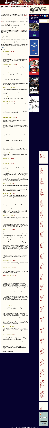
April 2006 (41, 389)
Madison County (20, 30)
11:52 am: (14, 305)
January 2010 (41, 348)
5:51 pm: (16, 117)
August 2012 (41, 320)
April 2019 (41, 247)
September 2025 (42, 176)
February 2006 (42, 391)
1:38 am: (12, 163)
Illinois (41, 153)
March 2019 (41, 248)
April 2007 (41, 378)
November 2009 (42, 350)
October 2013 (41, 307)
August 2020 (41, 232)
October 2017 (41, 263)
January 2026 (41, 173)
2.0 (41, 415)
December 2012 (42, 316)
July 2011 (41, 332)
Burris (40, 159)
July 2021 (41, 222)
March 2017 (41, 270)
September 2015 (42, 286)
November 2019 (42, 240)
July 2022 (41, 211)
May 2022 (41, 213)
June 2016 (41, 278)
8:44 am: (13, 203)
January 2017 (41, 271)
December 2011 (42, 327)
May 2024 (41, 191)
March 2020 (41, 237)
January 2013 (41, 315)
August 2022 (41, 210)
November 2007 (42, 372)
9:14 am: (14, 260)
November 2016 (42, 273)
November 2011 (42, 328)
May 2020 (41, 235)
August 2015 (41, 287)
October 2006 (41, 384)
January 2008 (41, 370)
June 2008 (41, 366)
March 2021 (41, 226)
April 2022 (41, 214)
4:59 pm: (16, 64)
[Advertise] (34, 15)
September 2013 (42, 308)
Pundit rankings (42, 155)
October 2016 (41, 274)
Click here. (25, 15)
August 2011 (41, 331)
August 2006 (41, 386)
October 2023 (41, 197)
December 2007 (42, 371)
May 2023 (41, 202)
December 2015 (42, 283)
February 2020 (42, 238)
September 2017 (42, 264)
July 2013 (41, 310)
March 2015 (41, 292)
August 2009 (41, 353)
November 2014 (42, 295)
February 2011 (42, 336)
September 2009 (42, 352)
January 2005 (41, 397)
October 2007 (41, 373)
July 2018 (41, 255)
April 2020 (41, 236)
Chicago (2, 21)
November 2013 (42, 306)
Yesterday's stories (33, 12)
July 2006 (41, 387)
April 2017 (41, 269)
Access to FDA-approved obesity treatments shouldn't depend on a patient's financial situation (38, 8)
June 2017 (41, 267)
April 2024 (41, 192)
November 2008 (42, 361)
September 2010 (42, 341)
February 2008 (42, 369)
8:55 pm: (12, 158)
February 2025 (42, 183)
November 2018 (42, 251)
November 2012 (42, 317)
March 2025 (41, 182)
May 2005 (41, 409)
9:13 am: (15, 253)
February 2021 (42, 227)
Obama (41, 156)
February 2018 (42, 260)
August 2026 (41, 166)
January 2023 (41, 206)
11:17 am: (17, 281)
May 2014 (41, 301)
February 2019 (42, 249)
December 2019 (42, 239)
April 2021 (41, 225)
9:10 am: (15, 222)
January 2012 (41, 326)
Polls (40, 162)
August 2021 (41, 221)
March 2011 (41, 335)
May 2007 (41, 377)
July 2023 (41, 200)
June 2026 (41, 168)
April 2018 (41, 258)
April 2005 (41, 394)
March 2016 (41, 281)
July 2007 (41, 376)
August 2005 (41, 406)
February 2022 (42, 216)
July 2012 (41, 321)
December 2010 (42, 338)
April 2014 (41, 302)
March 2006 (41, 390)
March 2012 (41, 324)
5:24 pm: (14, 110)
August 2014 (41, 298)
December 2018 (42, 250)
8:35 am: (14, 193)
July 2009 (41, 354)
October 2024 (41, 186)
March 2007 (41, 379)
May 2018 (41, 257)
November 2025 (42, 175)
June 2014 (41, 300)
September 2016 (42, 275)
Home (40, 152)
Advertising (41, 160)
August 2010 (41, 342)
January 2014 (41, 304)
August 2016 (41, 276)
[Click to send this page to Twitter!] (3, 47)
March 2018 (41, 259)
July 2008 (41, 365)
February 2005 (42, 396)
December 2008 (42, 360)
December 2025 (42, 174)
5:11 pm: (16, 87)
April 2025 (41, 181)
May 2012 (41, 323)
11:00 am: (15, 267)
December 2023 (42, 196)
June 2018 (41, 256)
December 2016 (42, 272)
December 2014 (42, 294)
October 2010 (41, 340)
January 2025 (41, 184)
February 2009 (42, 358)
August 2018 (41, 254)
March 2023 (41, 204)
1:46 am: (12, 171)
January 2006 (41, 392)
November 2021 (42, 218)
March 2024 (41, 193)
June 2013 (41, 311)
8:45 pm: (13, 152)
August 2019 (41, 243)
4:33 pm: (14, 334)
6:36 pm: (13, 133)
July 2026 (41, 167)
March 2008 (41, 368)
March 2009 (41, 357)
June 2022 (41, 212)
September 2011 (42, 330)
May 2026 (41, 169)
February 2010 (42, 347)
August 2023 (41, 199)
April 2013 (41, 313)
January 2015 (41, 293)
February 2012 (42, 325)
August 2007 (41, 375)
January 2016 (41, 282)
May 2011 (41, 334)
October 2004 (41, 399)
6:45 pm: (14, 138)
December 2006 (42, 382)
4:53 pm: (12, 51)
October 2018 (41, 252)
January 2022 (41, 217)
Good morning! (32, 6)
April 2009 (41, 356)
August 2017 (41, 265)
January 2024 (41, 195)
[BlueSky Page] (45, 16)
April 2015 (41, 291)
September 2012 (42, 319)
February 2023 (42, 205)
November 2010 (42, 339)
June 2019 (41, 245)
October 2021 (41, 219)
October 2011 (41, 329)
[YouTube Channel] (41, 16)
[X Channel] (43, 16)
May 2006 (41, 388)
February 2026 (42, 172)
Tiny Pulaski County (4, 27)
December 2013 (42, 305)
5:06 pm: (13, 77)
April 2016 (41, 280)
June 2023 (41, 201)
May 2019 (41, 246)
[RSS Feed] (47, 16)
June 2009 (41, 355)
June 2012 (41, 322)
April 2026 (41, 170)
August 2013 (41, 309)
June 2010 (41, 344)
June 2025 (41, 179)
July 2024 (41, 189)
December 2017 (42, 261)
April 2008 (41, 367)
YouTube (41, 154)
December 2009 (42, 349)
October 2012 (41, 318)
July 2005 (41, 407)
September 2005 (42, 405)
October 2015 (41, 285)
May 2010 (41, 345)
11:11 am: (14, 275)
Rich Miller (4, 275)
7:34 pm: (14, 145)
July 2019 (41, 244)
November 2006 (42, 383)
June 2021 (41, 223)
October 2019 (41, 241)
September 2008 (42, 363)
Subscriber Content (42, 157)
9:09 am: (15, 215)
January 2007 (41, 381)
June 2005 (41, 408)
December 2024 (42, 185)
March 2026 (41, 171)
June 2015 (41, 289)
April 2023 (41, 203)
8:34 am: (14, 183)
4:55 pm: (15, 57)
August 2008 (41, 364)
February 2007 (42, 380)
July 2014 (41, 299)
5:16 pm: (17, 96)
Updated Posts (41, 161)
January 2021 (41, 228)
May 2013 (41, 312)
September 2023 (42, 198)
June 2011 (41, 333)
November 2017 (42, 262)
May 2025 (41, 180)
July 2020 (41, 233)
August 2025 (41, 177)
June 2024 (41, 190)
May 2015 (41, 290)
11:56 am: (12, 311)
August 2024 (41, 188)
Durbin (41, 158)
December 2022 (42, 207)
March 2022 (41, 215)
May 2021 (41, 224)
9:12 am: (13, 229)
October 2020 (41, 230)
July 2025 (41, 178)
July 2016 (41, 277)
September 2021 (42, 220)
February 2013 (42, 314)
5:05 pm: (13, 72)
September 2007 (42, 374)
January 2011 (41, 337)
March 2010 (41, 346)
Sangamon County (3, 24)
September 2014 (42, 297)
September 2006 (42, 385)
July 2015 (41, 288)
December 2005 (42, 393)
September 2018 (42, 253)
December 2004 (42, 398)
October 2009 (41, 351)
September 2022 (42, 209)
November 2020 (42, 229)
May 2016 (41, 279)
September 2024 (42, 187)
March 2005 (41, 395)
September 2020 (42, 231)
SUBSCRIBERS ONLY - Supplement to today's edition (38, 9)
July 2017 (41, 266)
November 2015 (42, 284)
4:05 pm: (15, 326)
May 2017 (41, 268)
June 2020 (41, 234)
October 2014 (41, 296)
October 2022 (41, 208)
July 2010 (41, 343)
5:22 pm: (13, 101)
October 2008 (41, 362)
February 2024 (42, 194)
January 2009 (41, 359)
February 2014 (42, 303)
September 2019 (42, 242)
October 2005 (41, 404)
